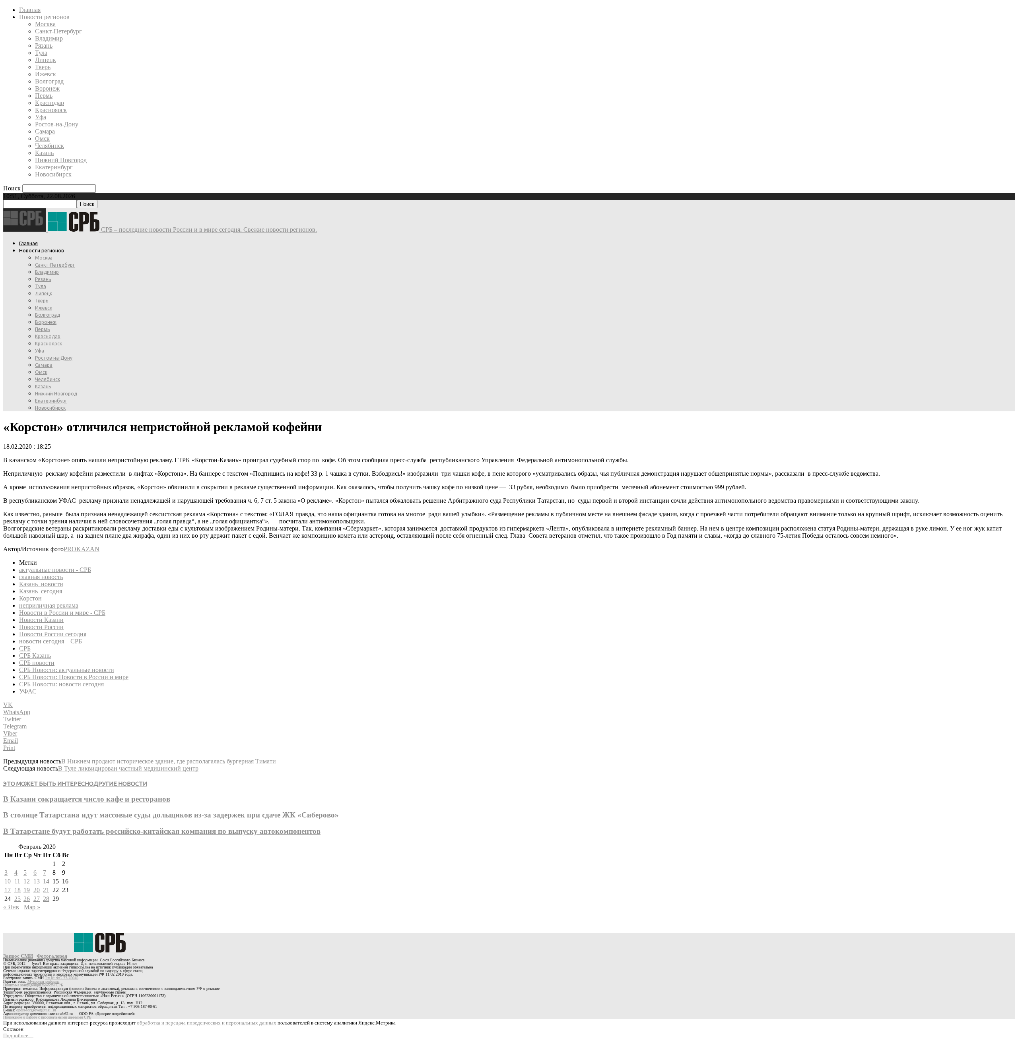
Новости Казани (41, 619)
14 (46, 881)
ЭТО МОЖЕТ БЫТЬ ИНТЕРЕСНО (48, 783)
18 (17, 890)
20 (36, 890)
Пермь (43, 95)
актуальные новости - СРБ (55, 569)
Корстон (30, 598)
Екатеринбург (54, 167)
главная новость (41, 576)
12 (26, 881)
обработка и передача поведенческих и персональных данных (206, 1023)
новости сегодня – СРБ (50, 641)
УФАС (28, 691)
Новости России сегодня (52, 634)
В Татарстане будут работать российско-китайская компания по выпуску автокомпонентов (162, 831)
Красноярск (51, 110)
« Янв (11, 907)
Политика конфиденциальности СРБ (33, 985)
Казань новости (41, 584)
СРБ (25, 648)
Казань (44, 152)
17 (7, 890)
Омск (42, 138)
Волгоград (49, 81)
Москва (45, 24)
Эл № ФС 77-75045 (61, 978)
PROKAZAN (81, 549)
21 (46, 890)
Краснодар (49, 102)
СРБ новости (36, 662)
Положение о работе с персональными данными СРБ (47, 1017)
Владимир (49, 38)
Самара (45, 131)
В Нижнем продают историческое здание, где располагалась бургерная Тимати (168, 761)
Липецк (45, 59)
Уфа (40, 117)
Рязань (43, 45)
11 (17, 881)
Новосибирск (53, 174)
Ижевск (45, 74)
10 (7, 881)
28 (46, 898)
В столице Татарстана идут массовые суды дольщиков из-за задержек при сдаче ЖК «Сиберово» (171, 815)
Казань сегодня (40, 591)
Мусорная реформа (43, 981)
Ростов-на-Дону (56, 124)
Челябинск (49, 145)
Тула (41, 52)
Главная (30, 9)
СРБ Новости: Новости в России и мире (73, 677)
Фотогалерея (52, 956)
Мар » (32, 907)
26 (26, 898)
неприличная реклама (48, 605)
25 (17, 898)
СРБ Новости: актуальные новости (66, 669)
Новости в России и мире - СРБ (62, 612)
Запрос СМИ (18, 956)
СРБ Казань (35, 655)
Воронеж (47, 88)
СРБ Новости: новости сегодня (61, 684)
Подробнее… (18, 1035)
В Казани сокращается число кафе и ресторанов (86, 799)
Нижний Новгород (61, 160)
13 (36, 881)
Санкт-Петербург (58, 31)
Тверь (43, 67)
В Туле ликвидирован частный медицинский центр (128, 768)
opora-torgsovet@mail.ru (36, 1010)
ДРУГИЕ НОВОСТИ (120, 783)
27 (36, 898)
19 (26, 890)
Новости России (41, 627)
